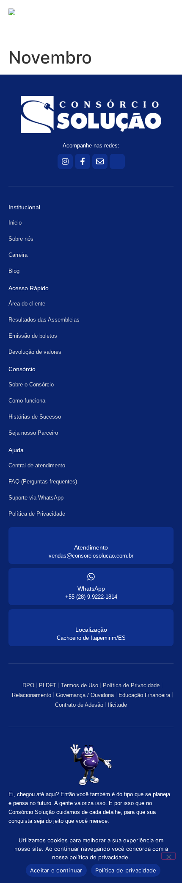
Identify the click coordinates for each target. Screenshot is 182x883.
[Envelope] (100, 161)
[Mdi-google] (117, 161)
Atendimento (91, 547)
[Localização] (91, 618)
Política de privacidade (126, 870)
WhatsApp (91, 588)
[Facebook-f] (82, 161)
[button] (146, 22)
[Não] (168, 856)
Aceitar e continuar (56, 870)
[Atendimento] (91, 535)
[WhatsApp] (91, 576)
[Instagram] (65, 161)
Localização (91, 629)
